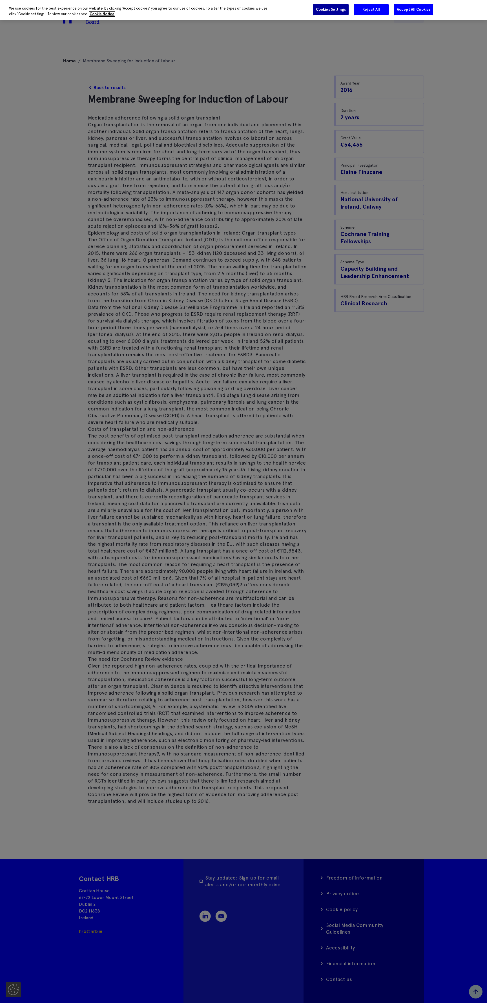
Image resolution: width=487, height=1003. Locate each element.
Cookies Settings (331, 9)
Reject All (371, 9)
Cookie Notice (102, 14)
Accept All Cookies (413, 9)
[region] (243, 10)
